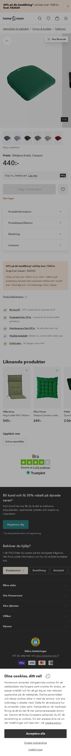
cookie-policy (53, 722)
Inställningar (35, 749)
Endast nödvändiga (35, 742)
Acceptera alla (35, 733)
